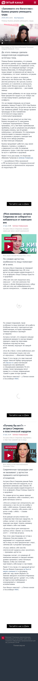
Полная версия (19, 645)
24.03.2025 (5, 18)
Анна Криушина (19, 18)
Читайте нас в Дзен (19, 204)
